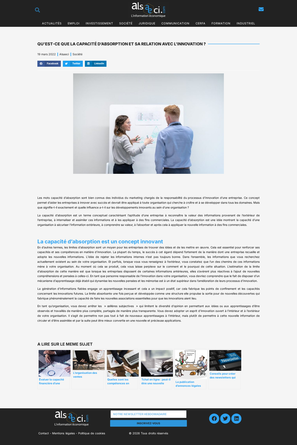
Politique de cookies (91, 433)
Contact (43, 433)
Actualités (52, 23)
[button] (49, 64)
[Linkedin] (236, 419)
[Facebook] (214, 419)
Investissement (99, 23)
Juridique (147, 23)
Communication (175, 23)
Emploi (74, 23)
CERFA (200, 23)
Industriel (246, 23)
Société (126, 23)
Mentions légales (63, 433)
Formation (221, 23)
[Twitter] (225, 419)
